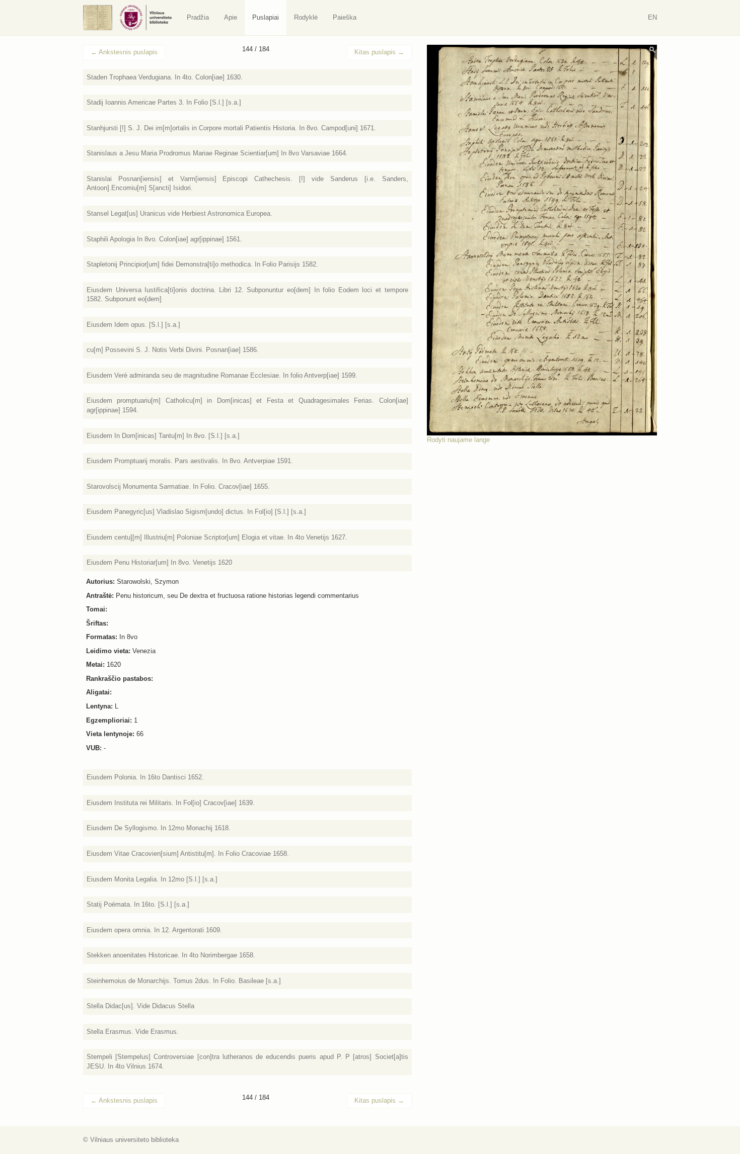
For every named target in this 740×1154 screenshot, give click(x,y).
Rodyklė (306, 17)
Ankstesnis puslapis (124, 52)
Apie (230, 17)
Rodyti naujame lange (458, 439)
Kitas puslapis (379, 52)
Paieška (344, 17)
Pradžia (198, 17)
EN (652, 17)
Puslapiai (265, 17)
